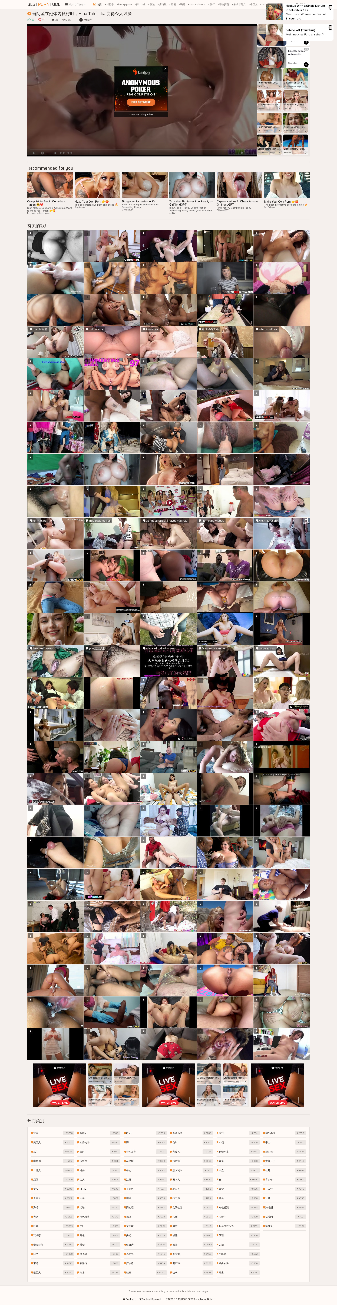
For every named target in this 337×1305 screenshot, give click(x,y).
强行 (212, 4)
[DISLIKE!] (39, 19)
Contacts (130, 1299)
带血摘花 (224, 4)
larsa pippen (125, 4)
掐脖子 (110, 4)
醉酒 (173, 4)
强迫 (152, 4)
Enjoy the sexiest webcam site (297, 52)
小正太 (253, 4)
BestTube (43, 4)
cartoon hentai (197, 4)
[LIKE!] (29, 19)
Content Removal (151, 1299)
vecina (265, 4)
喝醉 (182, 4)
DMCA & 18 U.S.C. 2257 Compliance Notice (190, 1299)
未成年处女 (239, 4)
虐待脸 (163, 4)
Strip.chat (292, 40)
